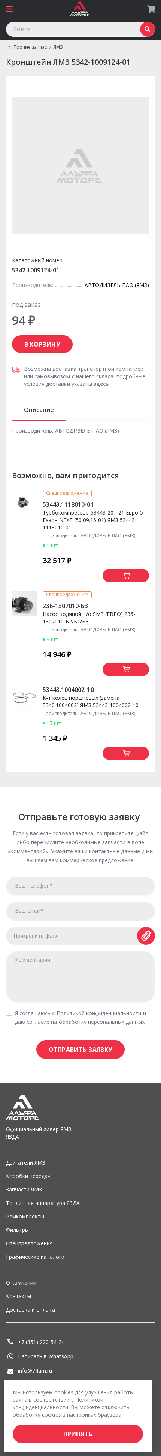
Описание (39, 410)
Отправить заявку (80, 1050)
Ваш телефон (34, 885)
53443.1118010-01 (68, 504)
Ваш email (29, 910)
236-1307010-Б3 (65, 606)
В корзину (42, 344)
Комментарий (32, 959)
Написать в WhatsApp (45, 1356)
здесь (101, 383)
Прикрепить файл (36, 935)
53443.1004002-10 (68, 690)
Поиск (147, 29)
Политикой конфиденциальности (99, 1013)
